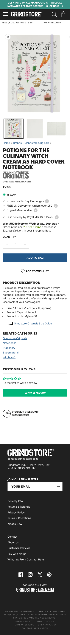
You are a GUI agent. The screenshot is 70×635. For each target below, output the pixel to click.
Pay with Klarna (16, 553)
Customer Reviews (18, 548)
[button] (64, 14)
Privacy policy (46, 621)
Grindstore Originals (15, 338)
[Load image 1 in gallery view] (13, 128)
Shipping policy (47, 625)
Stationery (9, 347)
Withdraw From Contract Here (25, 559)
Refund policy (24, 621)
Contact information (35, 628)
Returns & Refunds (18, 506)
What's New (14, 523)
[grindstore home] (35, 453)
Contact (12, 536)
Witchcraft (9, 357)
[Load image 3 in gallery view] (56, 128)
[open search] (54, 14)
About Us (13, 542)
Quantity (9, 236)
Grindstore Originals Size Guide (33, 323)
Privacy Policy (16, 512)
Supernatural (10, 352)
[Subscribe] (58, 486)
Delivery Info (15, 501)
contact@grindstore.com (22, 458)
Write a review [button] (35, 393)
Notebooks (9, 342)
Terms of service (23, 625)
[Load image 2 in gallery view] (35, 128)
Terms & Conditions (19, 518)
